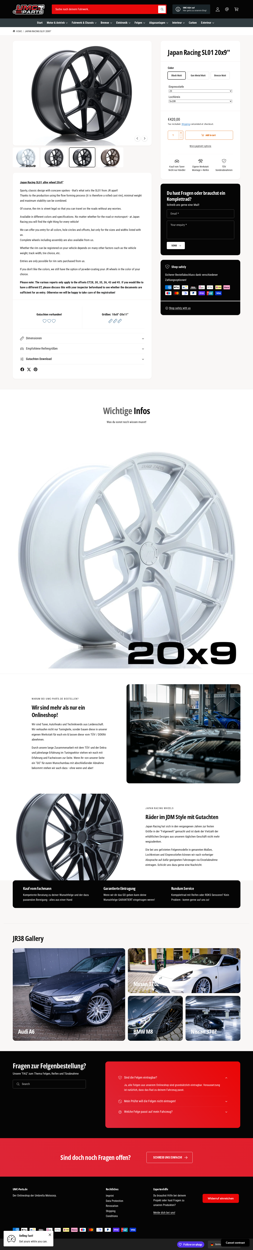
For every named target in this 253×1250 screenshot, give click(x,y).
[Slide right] (144, 138)
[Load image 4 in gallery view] (110, 157)
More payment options (200, 146)
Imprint (110, 1195)
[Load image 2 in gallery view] (54, 157)
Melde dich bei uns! (164, 1212)
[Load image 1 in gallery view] (26, 157)
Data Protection (114, 1201)
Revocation (112, 1206)
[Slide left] (137, 138)
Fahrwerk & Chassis (83, 22)
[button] (236, 9)
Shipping (186, 124)
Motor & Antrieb (56, 22)
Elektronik (122, 22)
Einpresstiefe (176, 86)
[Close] (50, 1234)
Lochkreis (174, 97)
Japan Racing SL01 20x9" (38, 31)
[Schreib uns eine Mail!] (227, 9)
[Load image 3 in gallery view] (82, 157)
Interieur (177, 22)
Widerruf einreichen (221, 1198)
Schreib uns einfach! (167, 1157)
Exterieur (206, 22)
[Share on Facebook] (22, 369)
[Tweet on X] (29, 369)
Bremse (105, 22)
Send (174, 245)
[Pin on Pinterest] (35, 369)
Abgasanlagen (157, 22)
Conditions (112, 1216)
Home (19, 31)
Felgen (138, 22)
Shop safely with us (180, 308)
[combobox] (109, 9)
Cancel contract (235, 1242)
